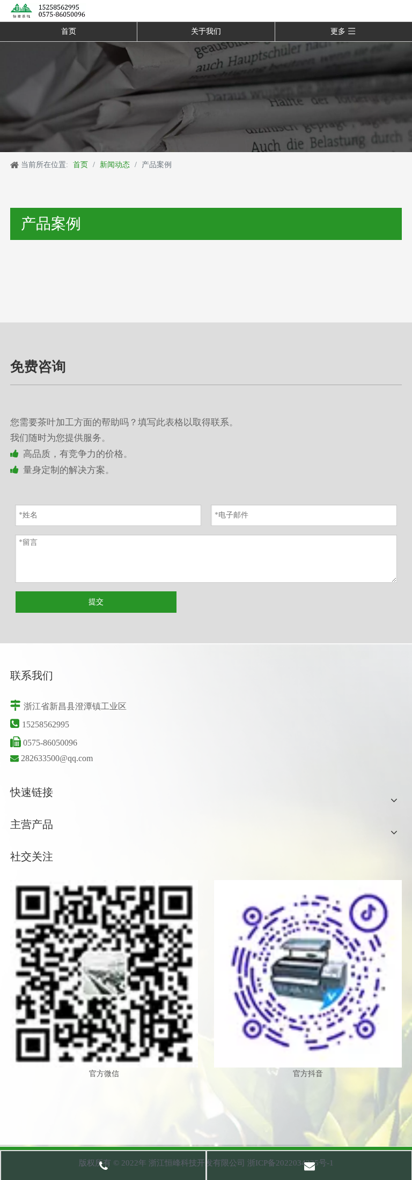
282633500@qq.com (57, 758)
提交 (96, 602)
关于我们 (206, 31)
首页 (68, 31)
